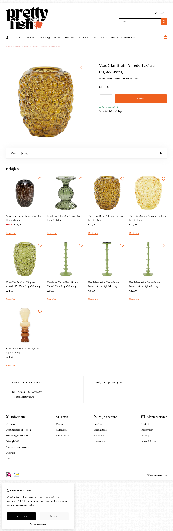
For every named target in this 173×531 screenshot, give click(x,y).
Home (9, 46)
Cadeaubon (61, 430)
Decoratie (30, 37)
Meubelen (69, 37)
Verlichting (44, 37)
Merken (59, 424)
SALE (104, 37)
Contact (145, 424)
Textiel (57, 37)
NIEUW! (17, 37)
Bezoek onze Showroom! (123, 37)
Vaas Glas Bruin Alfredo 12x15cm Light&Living (37, 46)
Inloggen (98, 424)
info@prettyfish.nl (25, 397)
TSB (165, 475)
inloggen (162, 13)
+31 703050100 (34, 391)
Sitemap (145, 435)
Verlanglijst (99, 435)
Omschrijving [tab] (19, 153)
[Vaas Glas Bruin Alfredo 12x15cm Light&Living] (45, 141)
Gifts (94, 37)
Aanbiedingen (62, 435)
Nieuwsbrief (99, 441)
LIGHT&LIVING (131, 78)
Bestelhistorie (100, 430)
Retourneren (147, 430)
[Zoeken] (164, 21)
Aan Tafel (83, 37)
